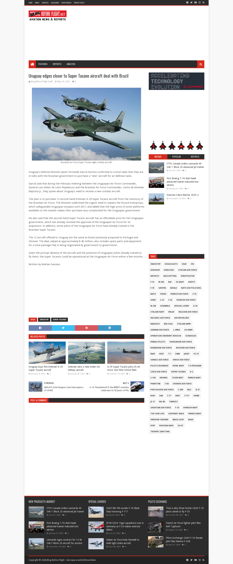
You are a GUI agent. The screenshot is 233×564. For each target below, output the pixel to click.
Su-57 (180, 425)
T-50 (167, 384)
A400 (177, 354)
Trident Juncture (160, 431)
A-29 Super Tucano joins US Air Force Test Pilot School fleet (123, 368)
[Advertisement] (142, 33)
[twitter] (191, 2)
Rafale (173, 288)
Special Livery (181, 306)
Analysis (71, 64)
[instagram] (199, 2)
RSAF (152, 396)
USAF (184, 264)
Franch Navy (194, 414)
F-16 (152, 282)
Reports (57, 64)
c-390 (180, 390)
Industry (44, 320)
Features (42, 64)
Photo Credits (66, 2)
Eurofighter (187, 276)
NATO (153, 294)
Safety (191, 282)
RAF (170, 282)
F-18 (152, 288)
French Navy (194, 378)
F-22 (170, 300)
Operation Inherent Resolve (165, 336)
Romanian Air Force (161, 348)
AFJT (189, 390)
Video (163, 294)
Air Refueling (181, 318)
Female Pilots (157, 342)
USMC (153, 300)
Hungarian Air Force (181, 342)
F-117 (186, 396)
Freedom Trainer (159, 420)
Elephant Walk (176, 414)
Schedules (190, 336)
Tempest (173, 402)
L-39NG (176, 330)
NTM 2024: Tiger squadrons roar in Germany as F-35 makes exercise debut (125, 526)
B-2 (191, 372)
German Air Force (159, 330)
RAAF (152, 354)
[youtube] (195, 2)
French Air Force (179, 294)
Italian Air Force (187, 270)
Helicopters (170, 276)
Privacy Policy (79, 2)
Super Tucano (59, 320)
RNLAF (171, 312)
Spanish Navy (190, 408)
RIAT (161, 354)
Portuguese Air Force (162, 390)
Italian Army (184, 324)
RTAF (152, 425)
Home (30, 2)
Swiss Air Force (181, 360)
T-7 (169, 354)
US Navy (180, 282)
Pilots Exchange (159, 366)
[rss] (203, 2)
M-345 (153, 306)
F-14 (177, 408)
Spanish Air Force (185, 300)
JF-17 (152, 402)
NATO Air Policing (191, 288)
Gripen (162, 288)
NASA (190, 420)
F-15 (194, 294)
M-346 (161, 282)
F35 (192, 264)
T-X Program (194, 366)
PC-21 (196, 354)
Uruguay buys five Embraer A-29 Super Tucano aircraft (46, 368)
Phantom (155, 384)
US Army (188, 330)
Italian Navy (157, 312)
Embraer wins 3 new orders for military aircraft (84, 368)
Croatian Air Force (160, 408)
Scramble (165, 306)
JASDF (186, 354)
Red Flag (168, 324)
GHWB (196, 396)
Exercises (169, 270)
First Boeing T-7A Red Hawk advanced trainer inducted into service (183, 181)
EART (177, 396)
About (37, 2)
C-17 (169, 396)
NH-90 (162, 402)
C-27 (162, 300)
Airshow (155, 270)
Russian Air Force (185, 348)
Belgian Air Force (188, 312)
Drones (164, 378)
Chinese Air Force (182, 384)
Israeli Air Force (159, 360)
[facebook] (187, 2)
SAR (161, 396)
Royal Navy (178, 366)
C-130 (152, 378)
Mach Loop (178, 420)
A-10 (195, 306)
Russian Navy (166, 425)
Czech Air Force (158, 372)
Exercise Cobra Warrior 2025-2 (183, 195)
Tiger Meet (178, 378)
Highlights (171, 264)
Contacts (45, 2)
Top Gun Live (157, 414)
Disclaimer (55, 2)
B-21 (198, 390)
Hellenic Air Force (160, 318)
